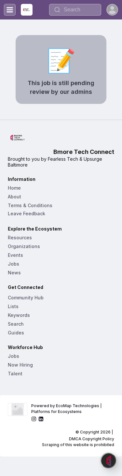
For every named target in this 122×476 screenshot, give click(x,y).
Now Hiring (20, 365)
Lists (13, 306)
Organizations (24, 246)
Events (15, 255)
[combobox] (75, 10)
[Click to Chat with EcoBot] (108, 460)
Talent (15, 373)
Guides (16, 332)
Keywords (19, 315)
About (14, 196)
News (14, 272)
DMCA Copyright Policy (91, 438)
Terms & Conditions (30, 205)
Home (14, 188)
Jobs (13, 264)
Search (16, 324)
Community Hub (26, 297)
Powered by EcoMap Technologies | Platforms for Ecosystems (67, 408)
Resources (20, 237)
